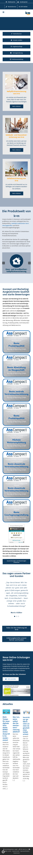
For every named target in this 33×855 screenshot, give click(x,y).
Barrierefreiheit (25, 851)
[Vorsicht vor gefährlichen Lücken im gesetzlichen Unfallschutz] (26, 712)
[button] (3, 263)
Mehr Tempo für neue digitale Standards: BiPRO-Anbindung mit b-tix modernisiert (6, 728)
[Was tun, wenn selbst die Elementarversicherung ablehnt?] (16, 711)
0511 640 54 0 (23, 849)
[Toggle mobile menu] (3, 12)
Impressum (16, 853)
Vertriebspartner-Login (10, 849)
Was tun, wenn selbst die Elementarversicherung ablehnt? (16, 724)
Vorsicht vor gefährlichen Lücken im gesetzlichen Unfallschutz (26, 725)
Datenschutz (15, 851)
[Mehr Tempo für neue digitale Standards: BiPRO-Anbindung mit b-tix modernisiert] (6, 711)
